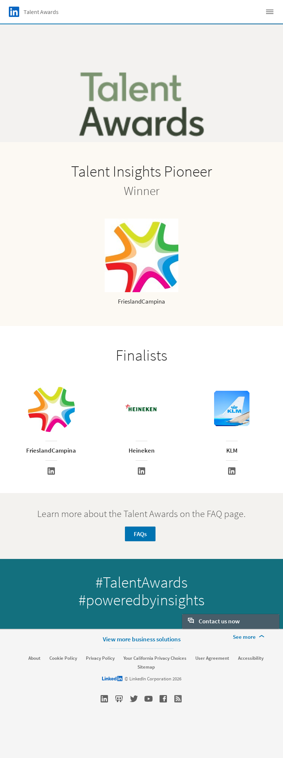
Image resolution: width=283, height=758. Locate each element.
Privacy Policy (100, 658)
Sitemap (146, 667)
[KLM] (231, 471)
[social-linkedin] (104, 698)
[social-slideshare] (119, 698)
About (34, 658)
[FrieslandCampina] (51, 471)
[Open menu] (270, 12)
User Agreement (212, 658)
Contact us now (219, 621)
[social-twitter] (133, 698)
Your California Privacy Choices (154, 658)
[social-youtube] (148, 698)
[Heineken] (141, 471)
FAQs (140, 534)
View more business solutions (142, 639)
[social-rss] (178, 698)
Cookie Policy (63, 658)
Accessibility (250, 658)
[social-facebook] (163, 698)
